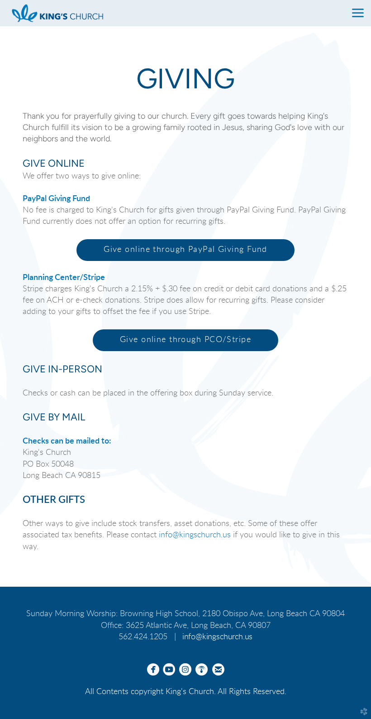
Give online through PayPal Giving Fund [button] (185, 250)
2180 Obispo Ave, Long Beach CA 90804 (273, 614)
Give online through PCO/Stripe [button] (185, 340)
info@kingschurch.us (195, 535)
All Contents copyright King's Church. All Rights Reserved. (185, 692)
